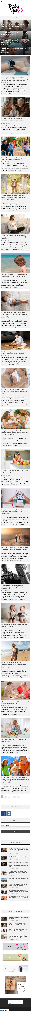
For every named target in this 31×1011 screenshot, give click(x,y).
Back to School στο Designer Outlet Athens (18, 878)
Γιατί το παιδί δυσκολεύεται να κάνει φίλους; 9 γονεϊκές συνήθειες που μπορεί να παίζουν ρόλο (15, 779)
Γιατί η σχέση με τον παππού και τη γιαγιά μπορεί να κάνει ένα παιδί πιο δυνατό (13, 120)
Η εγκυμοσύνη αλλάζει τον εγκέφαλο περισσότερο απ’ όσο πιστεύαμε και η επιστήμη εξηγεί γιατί (14, 314)
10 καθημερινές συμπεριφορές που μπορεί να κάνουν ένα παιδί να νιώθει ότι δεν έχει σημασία (14, 197)
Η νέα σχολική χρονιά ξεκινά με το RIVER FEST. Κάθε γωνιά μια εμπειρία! (18, 885)
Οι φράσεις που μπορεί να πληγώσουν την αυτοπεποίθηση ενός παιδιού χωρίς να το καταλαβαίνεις (14, 432)
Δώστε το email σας (5, 825)
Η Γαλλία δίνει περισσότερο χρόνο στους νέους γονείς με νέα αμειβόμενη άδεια (14, 391)
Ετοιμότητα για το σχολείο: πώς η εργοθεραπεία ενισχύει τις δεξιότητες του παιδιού (14, 511)
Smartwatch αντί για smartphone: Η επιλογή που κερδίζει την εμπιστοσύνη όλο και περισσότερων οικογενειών (14, 78)
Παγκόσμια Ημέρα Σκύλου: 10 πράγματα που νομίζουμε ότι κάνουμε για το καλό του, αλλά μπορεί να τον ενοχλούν (19, 936)
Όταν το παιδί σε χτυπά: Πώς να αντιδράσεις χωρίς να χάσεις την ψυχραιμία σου (12, 586)
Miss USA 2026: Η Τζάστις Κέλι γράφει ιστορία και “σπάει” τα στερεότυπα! (17, 924)
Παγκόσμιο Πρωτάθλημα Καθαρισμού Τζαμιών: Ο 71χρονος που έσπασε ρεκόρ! (18, 891)
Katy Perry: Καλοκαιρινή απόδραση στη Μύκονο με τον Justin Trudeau (18, 930)
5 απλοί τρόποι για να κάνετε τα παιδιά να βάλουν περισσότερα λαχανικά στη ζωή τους (14, 472)
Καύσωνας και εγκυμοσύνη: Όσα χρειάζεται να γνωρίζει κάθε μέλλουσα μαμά (14, 664)
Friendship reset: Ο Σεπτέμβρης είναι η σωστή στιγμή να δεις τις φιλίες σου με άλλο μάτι (18, 872)
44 (14, 796)
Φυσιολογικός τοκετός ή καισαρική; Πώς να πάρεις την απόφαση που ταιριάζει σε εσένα (14, 236)
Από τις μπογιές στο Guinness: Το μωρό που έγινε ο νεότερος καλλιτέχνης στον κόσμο (19, 897)
